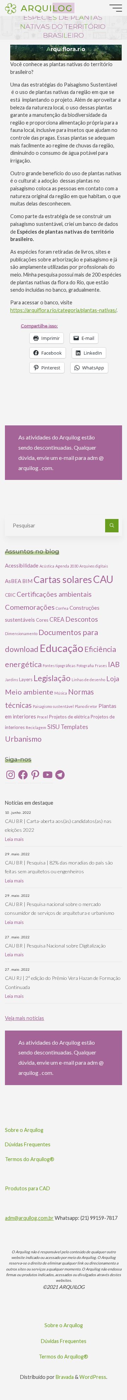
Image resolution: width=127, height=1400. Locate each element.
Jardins (11, 679)
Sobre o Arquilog (24, 1130)
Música (60, 693)
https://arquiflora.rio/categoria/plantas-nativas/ (63, 310)
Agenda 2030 (66, 566)
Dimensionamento (21, 633)
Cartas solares (63, 579)
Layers (25, 679)
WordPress (92, 1377)
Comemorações (30, 607)
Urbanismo (23, 738)
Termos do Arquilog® (29, 1159)
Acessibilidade (21, 565)
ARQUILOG (46, 7)
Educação (61, 648)
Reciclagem (36, 727)
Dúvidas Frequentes (27, 1144)
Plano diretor (86, 706)
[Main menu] (115, 8)
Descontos (81, 619)
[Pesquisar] (111, 525)
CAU (103, 579)
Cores (42, 620)
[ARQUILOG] (10, 8)
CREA (56, 619)
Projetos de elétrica (69, 717)
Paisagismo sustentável (53, 706)
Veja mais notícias (24, 1018)
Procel (42, 717)
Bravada (64, 1377)
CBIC (10, 595)
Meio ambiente (29, 692)
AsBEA (13, 581)
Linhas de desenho (88, 679)
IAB (114, 664)
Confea (62, 608)
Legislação (52, 678)
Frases (101, 665)
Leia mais (14, 839)
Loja (112, 678)
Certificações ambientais (54, 594)
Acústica (47, 566)
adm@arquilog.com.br (29, 1218)
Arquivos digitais (93, 566)
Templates (74, 726)
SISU (53, 726)
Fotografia (85, 665)
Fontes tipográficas (59, 665)
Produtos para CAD (27, 1188)
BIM (27, 581)
